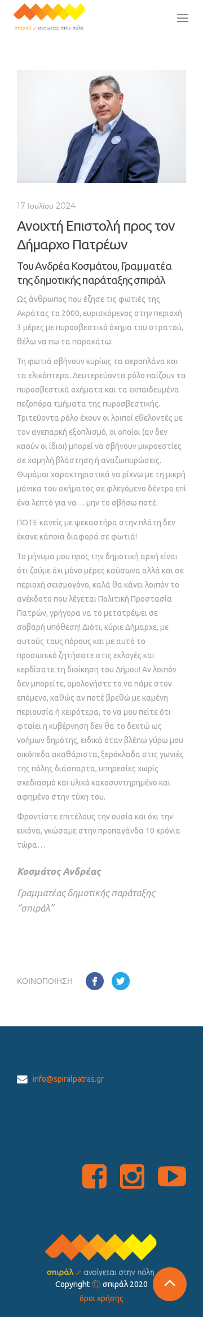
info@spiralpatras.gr (68, 1078)
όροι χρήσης (101, 1298)
